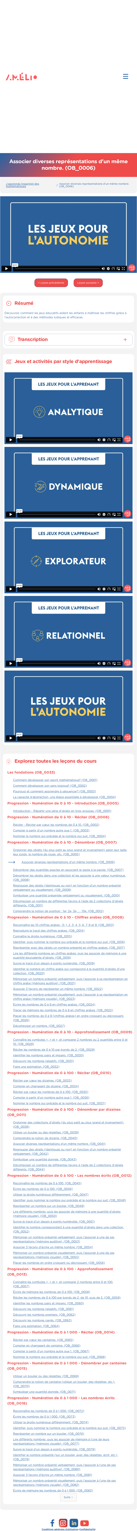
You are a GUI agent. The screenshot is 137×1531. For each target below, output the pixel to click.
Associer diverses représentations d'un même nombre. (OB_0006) (94, 185)
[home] (13, 76)
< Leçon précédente (51, 283)
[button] (125, 76)
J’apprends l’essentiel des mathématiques (22, 185)
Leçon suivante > (88, 283)
